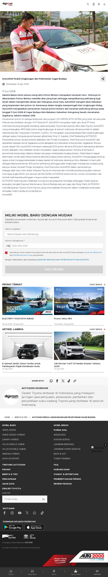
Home (10, 574)
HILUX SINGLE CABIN (13, 444)
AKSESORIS (60, 435)
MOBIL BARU (9, 425)
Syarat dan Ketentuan (46, 260)
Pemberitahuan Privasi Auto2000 (74, 260)
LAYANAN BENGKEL (64, 444)
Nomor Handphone (15, 241)
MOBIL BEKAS (61, 425)
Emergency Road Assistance (17, 542)
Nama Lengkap (13, 229)
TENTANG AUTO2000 (13, 464)
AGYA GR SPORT (10, 458)
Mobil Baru (32, 574)
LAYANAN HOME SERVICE (67, 449)
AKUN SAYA (8, 484)
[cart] (99, 4)
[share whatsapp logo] (51, 380)
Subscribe (6, 493)
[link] (27, 351)
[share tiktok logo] (68, 380)
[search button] (88, 4)
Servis (54, 574)
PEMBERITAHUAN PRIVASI (67, 479)
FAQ (56, 464)
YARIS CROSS (9, 430)
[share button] (103, 79)
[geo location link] (93, 4)
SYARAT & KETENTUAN (66, 474)
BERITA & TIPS (10, 474)
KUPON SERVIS (62, 439)
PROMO (6, 469)
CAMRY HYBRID (10, 439)
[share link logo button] (74, 380)
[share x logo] (63, 380)
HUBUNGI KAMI (61, 469)
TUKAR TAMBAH (62, 458)
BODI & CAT (60, 454)
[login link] (104, 4)
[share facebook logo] (57, 380)
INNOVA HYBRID (11, 454)
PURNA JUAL (60, 430)
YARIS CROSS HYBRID (13, 435)
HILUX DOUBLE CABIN (14, 449)
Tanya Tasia (75, 574)
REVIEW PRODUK (63, 484)
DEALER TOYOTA (11, 488)
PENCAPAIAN (9, 479)
